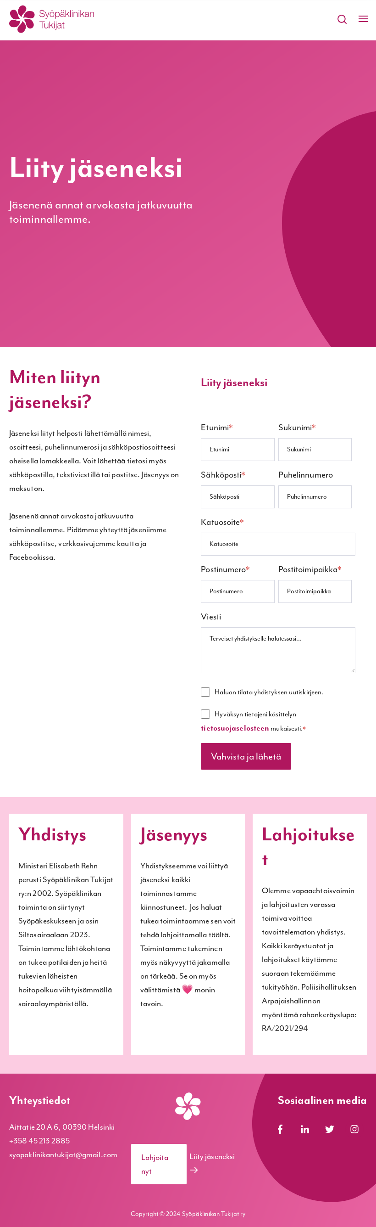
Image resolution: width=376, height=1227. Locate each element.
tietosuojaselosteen (235, 728)
